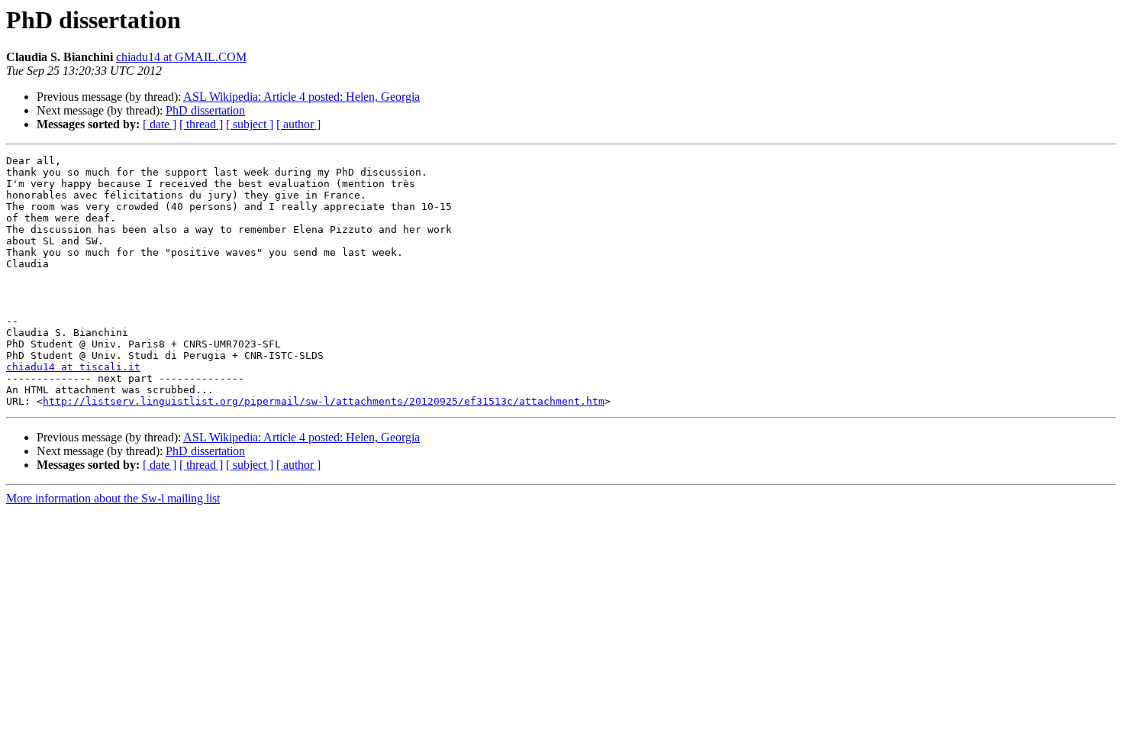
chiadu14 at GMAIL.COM (181, 56)
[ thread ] (201, 124)
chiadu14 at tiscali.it (73, 367)
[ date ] (159, 124)
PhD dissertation (205, 110)
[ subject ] (249, 124)
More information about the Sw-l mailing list (113, 498)
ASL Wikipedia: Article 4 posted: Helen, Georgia (301, 96)
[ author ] (298, 124)
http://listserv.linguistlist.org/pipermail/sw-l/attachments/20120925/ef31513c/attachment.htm (324, 401)
